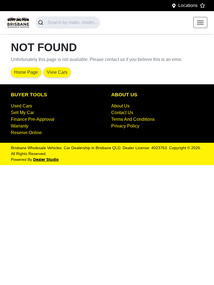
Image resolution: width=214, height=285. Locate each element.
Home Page (26, 72)
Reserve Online (26, 132)
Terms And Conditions (133, 119)
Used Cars (21, 106)
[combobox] (67, 22)
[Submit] (41, 22)
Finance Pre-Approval (32, 119)
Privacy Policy (125, 126)
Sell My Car (22, 112)
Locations (188, 5)
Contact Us (122, 112)
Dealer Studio (46, 160)
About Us (120, 106)
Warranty (19, 126)
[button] (200, 22)
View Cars (57, 72)
